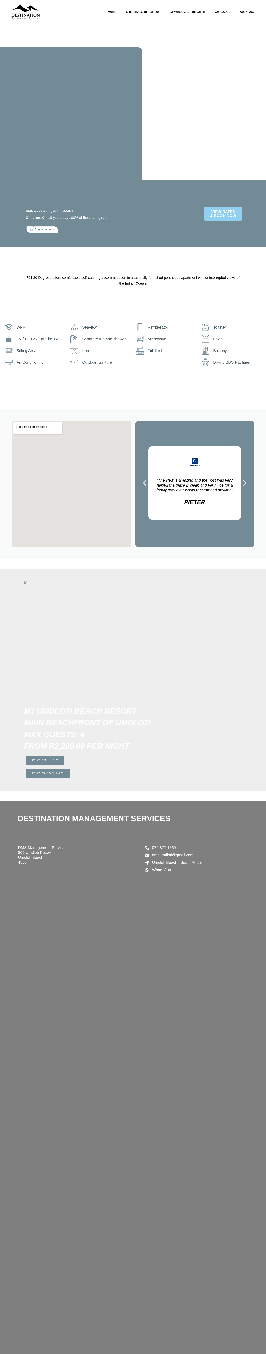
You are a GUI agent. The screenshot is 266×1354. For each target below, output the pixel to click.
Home (112, 11)
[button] (145, 483)
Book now (247, 11)
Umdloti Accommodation (143, 11)
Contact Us (222, 11)
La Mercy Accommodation (187, 11)
